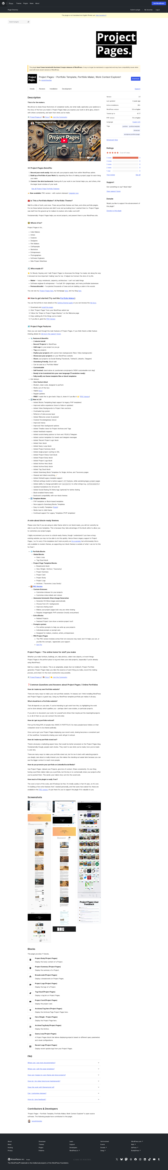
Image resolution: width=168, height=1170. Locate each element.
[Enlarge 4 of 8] (73, 803)
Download (135, 78)
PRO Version (50, 319)
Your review (111, 175)
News (9, 1144)
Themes (41, 1144)
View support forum (114, 191)
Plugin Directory (13, 10)
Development (67, 89)
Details (32, 89)
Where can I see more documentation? (41, 1063)
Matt (133, 1144)
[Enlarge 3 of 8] (48, 914)
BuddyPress (136, 1150)
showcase (137, 130)
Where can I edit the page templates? (41, 1069)
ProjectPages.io (35, 117)
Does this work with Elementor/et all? (41, 1087)
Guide (55, 507)
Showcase (42, 1141)
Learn (71, 1141)
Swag (103, 1150)
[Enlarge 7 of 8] (98, 803)
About (10, 1141)
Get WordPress (159, 3)
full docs (93, 303)
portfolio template (134, 126)
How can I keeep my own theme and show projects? (47, 1075)
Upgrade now (74, 193)
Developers (73, 1147)
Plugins (41, 1147)
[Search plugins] (28, 22)
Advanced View (112, 140)
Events (102, 1144)
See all (138, 175)
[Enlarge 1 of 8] (48, 803)
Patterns (41, 1150)
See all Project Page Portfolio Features (45, 189)
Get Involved (104, 1141)
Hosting (10, 1147)
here (66, 291)
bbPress (134, 1147)
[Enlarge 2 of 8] (48, 815)
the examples (76, 541)
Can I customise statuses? (37, 1093)
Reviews (42, 89)
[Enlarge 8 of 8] (98, 903)
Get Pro (39, 645)
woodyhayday (46, 80)
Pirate (28, 1159)
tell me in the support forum (51, 334)
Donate (103, 1147)
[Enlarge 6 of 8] (73, 830)
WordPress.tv (75, 1150)
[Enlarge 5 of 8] (73, 817)
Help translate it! (101, 15)
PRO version (43, 790)
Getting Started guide (65, 303)
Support (137, 89)
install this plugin (47, 307)
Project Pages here (46, 291)
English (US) (136, 122)
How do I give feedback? (37, 1099)
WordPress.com (137, 1141)
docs (40, 391)
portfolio (125, 126)
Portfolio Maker (67, 298)
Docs (47, 117)
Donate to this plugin (114, 211)
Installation (53, 89)
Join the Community (60, 117)
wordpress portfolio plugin (132, 134)
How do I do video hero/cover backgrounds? (44, 1081)
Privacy (10, 1150)
